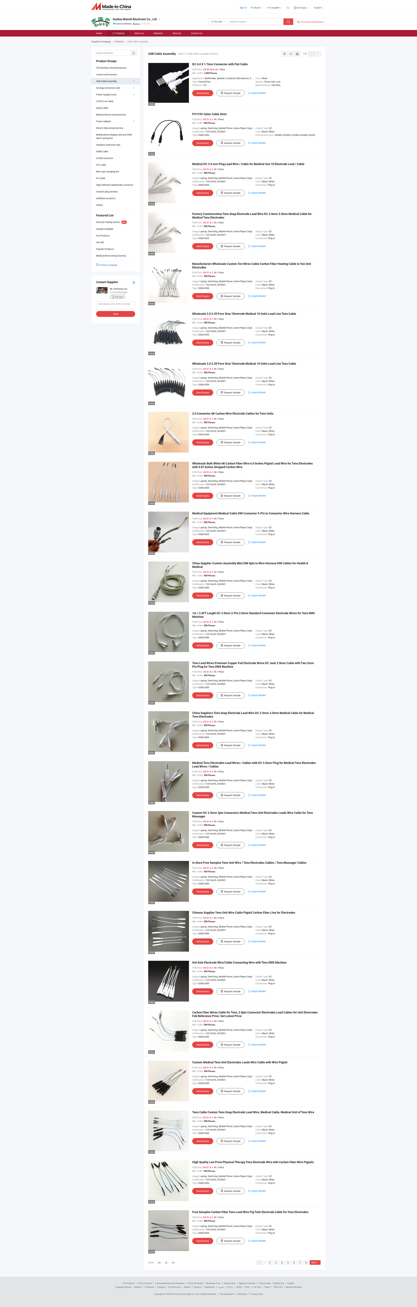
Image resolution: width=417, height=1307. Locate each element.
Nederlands (210, 1287)
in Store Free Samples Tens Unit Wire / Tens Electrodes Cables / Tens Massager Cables (249, 862)
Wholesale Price (213, 1283)
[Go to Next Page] (318, 53)
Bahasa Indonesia (294, 1287)
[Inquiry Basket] (288, 7)
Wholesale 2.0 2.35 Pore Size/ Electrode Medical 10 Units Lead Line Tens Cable (244, 313)
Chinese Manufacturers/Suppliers (169, 1283)
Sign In (243, 7)
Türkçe (267, 1287)
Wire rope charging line (107, 171)
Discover (177, 33)
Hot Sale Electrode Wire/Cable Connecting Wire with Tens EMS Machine (239, 962)
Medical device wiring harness (111, 114)
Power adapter (103, 121)
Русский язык (174, 1287)
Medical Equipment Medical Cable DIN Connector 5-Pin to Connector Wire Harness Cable (250, 513)
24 (159, 1262)
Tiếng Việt (277, 1287)
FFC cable (101, 164)
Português (149, 1287)
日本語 (239, 1287)
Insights (290, 1283)
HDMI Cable (102, 151)
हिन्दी (247, 1287)
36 (166, 1262)
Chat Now (119, 297)
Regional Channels (247, 1283)
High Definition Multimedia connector (114, 184)
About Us (139, 33)
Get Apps (302, 7)
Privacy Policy (257, 1294)
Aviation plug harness (107, 191)
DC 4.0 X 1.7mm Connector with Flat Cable (220, 64)
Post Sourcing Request (312, 21)
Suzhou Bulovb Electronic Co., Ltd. (135, 19)
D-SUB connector (104, 158)
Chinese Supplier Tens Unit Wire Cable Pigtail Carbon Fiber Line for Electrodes (243, 912)
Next (313, 1262)
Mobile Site (279, 1283)
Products (120, 33)
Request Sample (232, 93)
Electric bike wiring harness (109, 127)
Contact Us (196, 33)
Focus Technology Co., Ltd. (187, 1294)
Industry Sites (229, 1283)
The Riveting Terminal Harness (111, 67)
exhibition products (105, 198)
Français (161, 1287)
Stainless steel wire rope (108, 144)
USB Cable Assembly (106, 81)
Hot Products (129, 1283)
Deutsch (197, 1287)
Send (115, 313)
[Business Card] (134, 282)
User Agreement (227, 1294)
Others (99, 204)
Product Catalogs (108, 264)
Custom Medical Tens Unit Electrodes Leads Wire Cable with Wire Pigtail (239, 1062)
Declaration (242, 1294)
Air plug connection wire (108, 87)
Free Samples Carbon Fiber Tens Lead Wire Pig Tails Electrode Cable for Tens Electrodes (250, 1212)
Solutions (158, 33)
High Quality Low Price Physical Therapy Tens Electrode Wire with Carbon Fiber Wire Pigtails (253, 1162)
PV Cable (100, 178)
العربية (220, 1287)
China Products (145, 1283)
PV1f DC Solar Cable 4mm (209, 114)
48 (173, 1262)
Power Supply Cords (106, 94)
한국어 (230, 1287)
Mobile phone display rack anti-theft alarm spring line (114, 136)
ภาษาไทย (256, 1287)
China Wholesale (195, 1283)
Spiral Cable (102, 107)
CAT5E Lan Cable (104, 101)
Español (137, 1287)
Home (99, 33)
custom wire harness (106, 74)
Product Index (265, 1283)
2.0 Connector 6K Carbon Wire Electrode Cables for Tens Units (232, 413)
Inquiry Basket (258, 92)
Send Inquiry (202, 93)
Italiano (187, 1287)
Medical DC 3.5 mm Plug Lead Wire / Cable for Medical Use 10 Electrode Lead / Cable (248, 164)
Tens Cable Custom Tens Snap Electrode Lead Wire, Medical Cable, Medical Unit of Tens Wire (253, 1112)
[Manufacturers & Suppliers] (112, 6)
